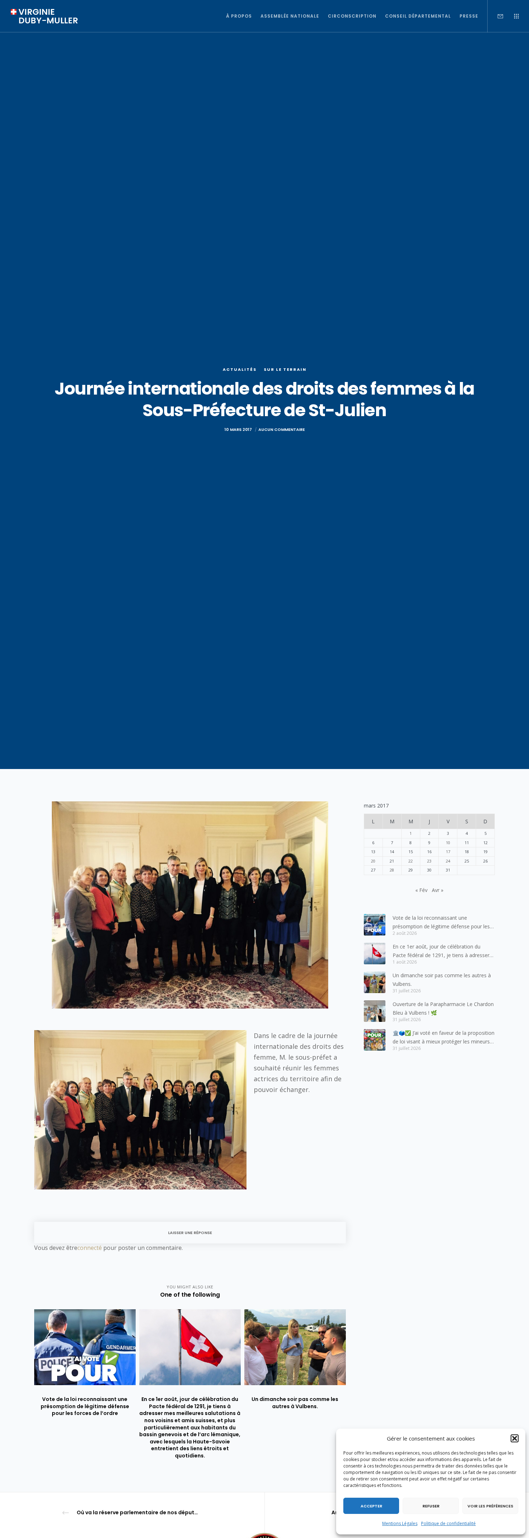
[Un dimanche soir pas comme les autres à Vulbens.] (374, 982)
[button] (514, 1438)
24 (448, 861)
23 (429, 861)
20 (373, 861)
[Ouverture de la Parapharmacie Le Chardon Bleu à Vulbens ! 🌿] (374, 1011)
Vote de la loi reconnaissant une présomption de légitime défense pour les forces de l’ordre (441, 922)
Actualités (240, 369)
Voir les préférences (490, 1506)
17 (448, 851)
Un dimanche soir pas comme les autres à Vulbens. (442, 979)
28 (392, 870)
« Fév (421, 890)
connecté (89, 1248)
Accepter (371, 1506)
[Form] (496, 16)
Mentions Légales (399, 1523)
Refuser (430, 1506)
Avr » (437, 890)
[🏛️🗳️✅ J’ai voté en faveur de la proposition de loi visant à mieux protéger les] (374, 1040)
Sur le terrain (285, 369)
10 (448, 842)
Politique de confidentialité (448, 1523)
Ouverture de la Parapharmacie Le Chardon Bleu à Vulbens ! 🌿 (443, 1008)
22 (410, 861)
